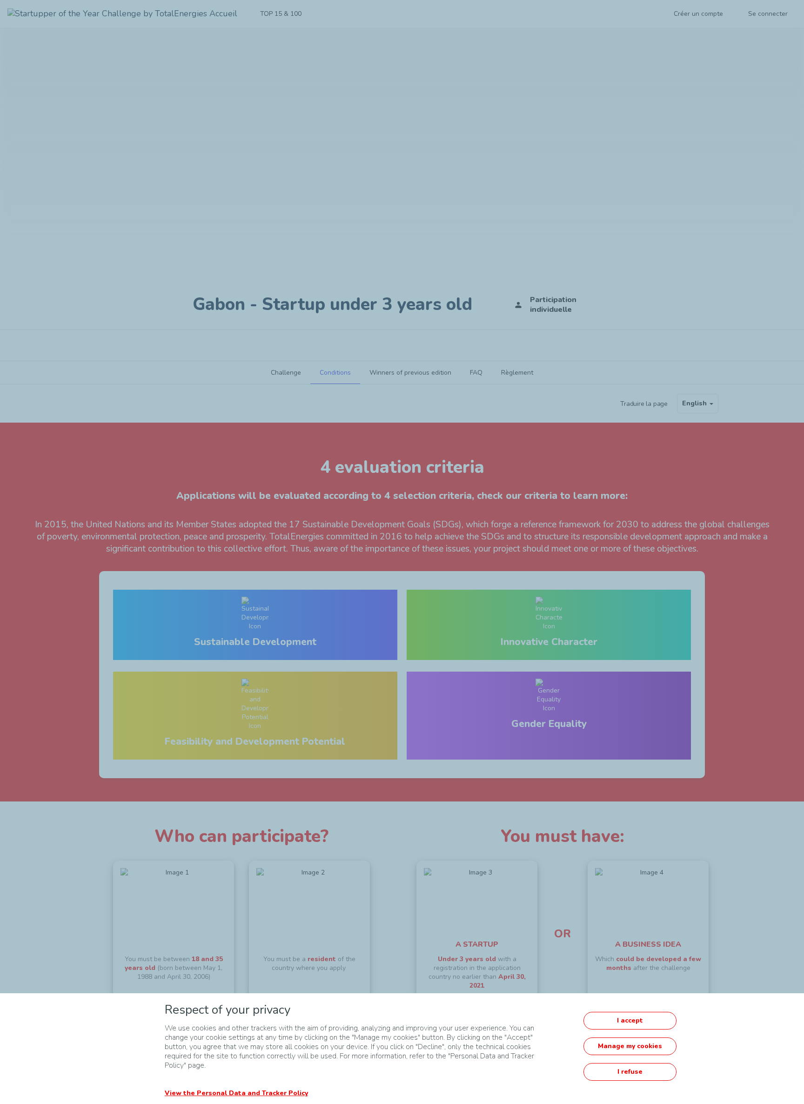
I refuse (630, 1071)
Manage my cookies (630, 1046)
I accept (630, 1020)
